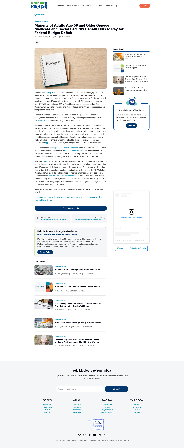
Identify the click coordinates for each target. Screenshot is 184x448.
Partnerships (77, 407)
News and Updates (107, 412)
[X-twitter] (104, 435)
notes (44, 161)
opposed (48, 143)
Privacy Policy (101, 440)
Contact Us (77, 404)
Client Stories (47, 407)
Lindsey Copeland (63, 274)
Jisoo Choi (60, 291)
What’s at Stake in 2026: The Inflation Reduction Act (78, 287)
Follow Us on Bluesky (138, 248)
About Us (109, 6)
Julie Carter (60, 310)
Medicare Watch (41, 21)
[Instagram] (99, 435)
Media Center (77, 412)
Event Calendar (137, 407)
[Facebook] (84, 435)
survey (48, 92)
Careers (47, 410)
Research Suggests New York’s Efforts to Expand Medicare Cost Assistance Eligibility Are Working (77, 341)
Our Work (60, 6)
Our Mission (47, 404)
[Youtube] (94, 435)
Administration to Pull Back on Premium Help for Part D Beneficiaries (135, 57)
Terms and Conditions (114, 440)
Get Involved (86, 6)
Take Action (137, 410)
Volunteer (137, 412)
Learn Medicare (73, 6)
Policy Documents (107, 410)
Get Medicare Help (107, 407)
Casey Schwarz (62, 327)
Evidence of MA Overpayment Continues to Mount (78, 269)
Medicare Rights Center (123, 240)
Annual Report (47, 412)
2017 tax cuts (43, 120)
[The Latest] (35, 15)
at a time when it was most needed (64, 176)
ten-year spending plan (73, 151)
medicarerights (139, 240)
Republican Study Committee (65, 148)
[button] (116, 6)
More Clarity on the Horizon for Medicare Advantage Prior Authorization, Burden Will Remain (79, 305)
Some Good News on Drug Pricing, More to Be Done (78, 322)
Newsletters (77, 410)
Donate (136, 404)
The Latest (99, 6)
